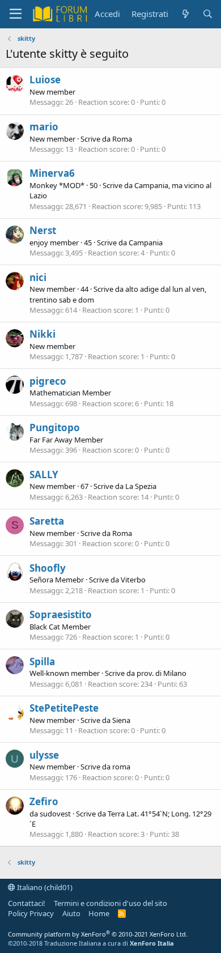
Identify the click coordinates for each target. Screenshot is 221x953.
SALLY (43, 474)
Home (98, 913)
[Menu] (15, 14)
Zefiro (43, 801)
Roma (122, 139)
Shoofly (47, 568)
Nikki (42, 334)
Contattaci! (26, 903)
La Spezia (140, 486)
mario (43, 126)
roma (121, 766)
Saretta (46, 520)
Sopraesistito (60, 614)
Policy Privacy (31, 913)
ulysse (44, 754)
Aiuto (71, 913)
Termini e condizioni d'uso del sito (110, 903)
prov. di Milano (161, 673)
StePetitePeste (64, 707)
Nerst (42, 230)
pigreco (47, 381)
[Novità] (185, 13)
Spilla (42, 661)
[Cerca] (208, 13)
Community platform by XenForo (98, 934)
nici (37, 277)
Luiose (45, 79)
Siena (121, 720)
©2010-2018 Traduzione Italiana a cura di (91, 943)
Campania (146, 242)
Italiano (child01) (44, 887)
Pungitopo (54, 427)
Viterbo (133, 580)
